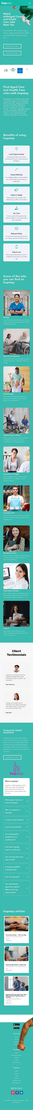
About (16, 1039)
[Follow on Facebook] (17, 1092)
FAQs (16, 1053)
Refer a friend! (16, 1062)
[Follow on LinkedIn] (21, 1092)
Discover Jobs (12, 53)
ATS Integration (16, 1083)
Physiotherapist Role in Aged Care (16, 965)
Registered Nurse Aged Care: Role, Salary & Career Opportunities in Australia (16, 996)
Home (16, 1037)
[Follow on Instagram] (13, 1092)
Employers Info (16, 1080)
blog (16, 1060)
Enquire (16, 1073)
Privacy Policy (7, 1100)
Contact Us (16, 1044)
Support (16, 1057)
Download (16, 1042)
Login (16, 1076)
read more (8, 940)
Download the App (16, 1055)
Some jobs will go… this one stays (16, 935)
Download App (12, 46)
